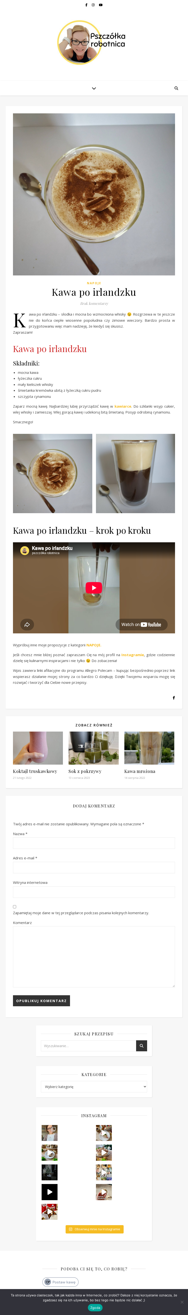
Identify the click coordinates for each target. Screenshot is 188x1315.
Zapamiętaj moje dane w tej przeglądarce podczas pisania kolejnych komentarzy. (81, 912)
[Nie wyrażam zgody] (181, 1302)
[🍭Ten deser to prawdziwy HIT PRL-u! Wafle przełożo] (50, 1153)
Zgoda (95, 1308)
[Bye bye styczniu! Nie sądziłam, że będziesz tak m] (50, 1133)
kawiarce (123, 406)
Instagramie (132, 654)
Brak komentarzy (94, 303)
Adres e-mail (25, 857)
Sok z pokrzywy (85, 771)
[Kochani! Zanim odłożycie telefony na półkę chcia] (50, 1172)
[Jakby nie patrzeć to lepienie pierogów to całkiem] (104, 1192)
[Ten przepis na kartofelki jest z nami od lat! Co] (50, 1212)
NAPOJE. (93, 644)
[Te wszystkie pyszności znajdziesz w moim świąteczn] (50, 1192)
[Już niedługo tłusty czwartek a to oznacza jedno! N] (104, 1133)
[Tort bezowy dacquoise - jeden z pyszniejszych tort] (104, 1153)
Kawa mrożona (139, 771)
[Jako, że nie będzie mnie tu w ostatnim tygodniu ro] (104, 1172)
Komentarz (22, 922)
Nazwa (20, 833)
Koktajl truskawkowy (35, 771)
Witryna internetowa (30, 882)
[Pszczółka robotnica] (94, 42)
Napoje (94, 283)
